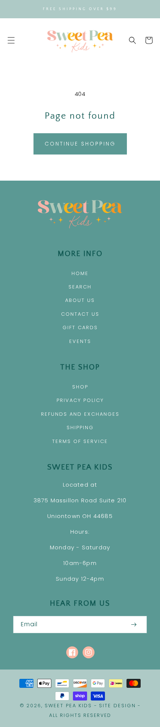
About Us (80, 300)
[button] (11, 40)
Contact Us (80, 314)
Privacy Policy (80, 400)
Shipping (80, 427)
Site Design (117, 705)
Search (80, 286)
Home (80, 273)
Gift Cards (80, 327)
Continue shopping (80, 143)
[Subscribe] (134, 624)
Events (80, 341)
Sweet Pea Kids (68, 705)
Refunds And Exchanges (80, 414)
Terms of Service (80, 441)
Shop (80, 386)
